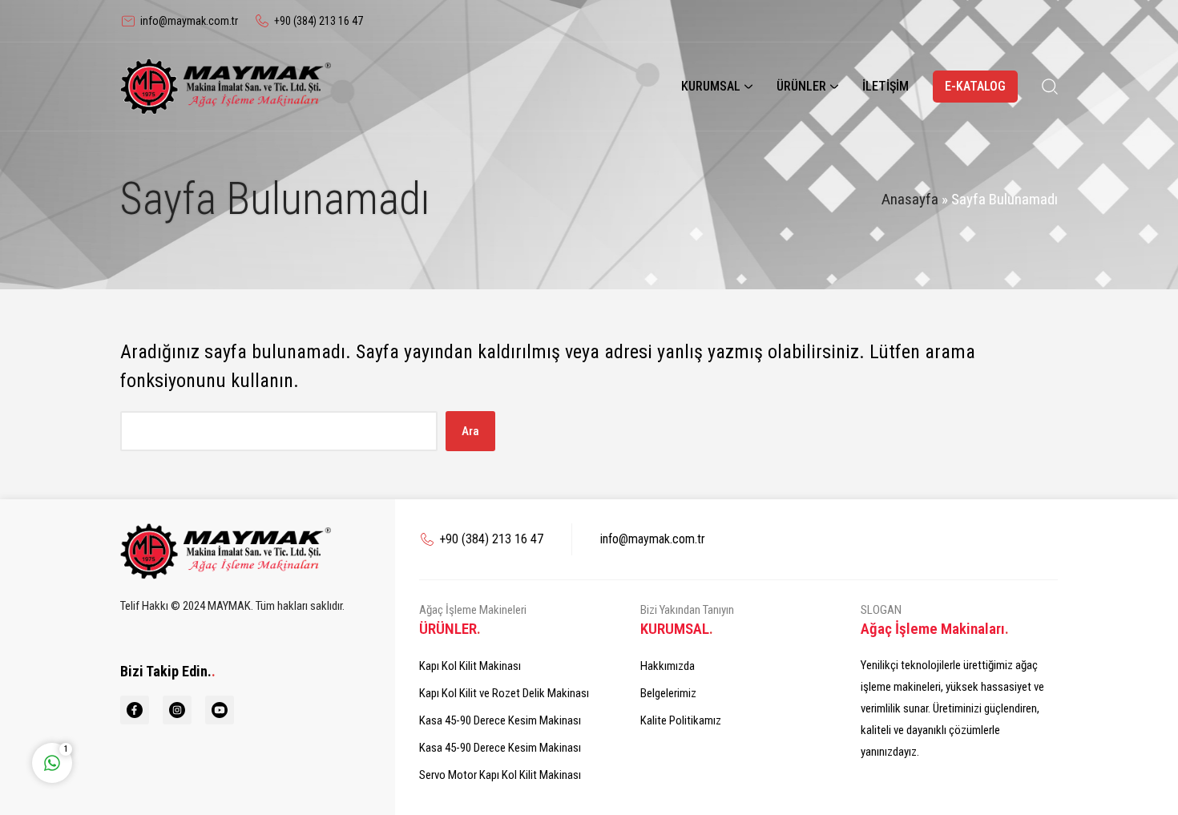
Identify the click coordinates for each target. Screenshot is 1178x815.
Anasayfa (909, 199)
